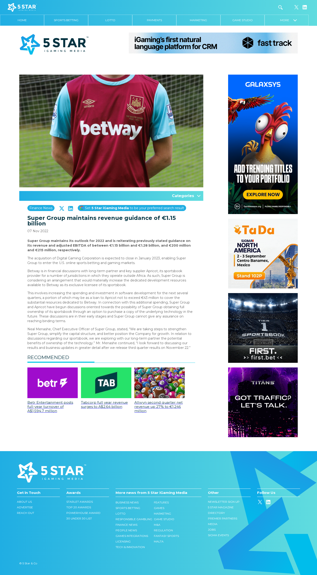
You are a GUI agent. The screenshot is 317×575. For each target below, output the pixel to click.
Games (159, 508)
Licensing (123, 541)
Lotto (110, 20)
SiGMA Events (218, 535)
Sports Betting (66, 20)
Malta (159, 541)
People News (126, 530)
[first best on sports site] (263, 295)
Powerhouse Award (83, 513)
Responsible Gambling (134, 519)
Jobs (212, 529)
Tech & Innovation (130, 547)
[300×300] (263, 221)
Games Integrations (132, 536)
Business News (127, 502)
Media (212, 524)
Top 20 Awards (78, 507)
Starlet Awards (79, 501)
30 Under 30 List (79, 518)
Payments (154, 20)
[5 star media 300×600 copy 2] (263, 77)
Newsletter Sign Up (223, 501)
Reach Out (25, 513)
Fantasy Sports (166, 536)
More (286, 20)
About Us (24, 501)
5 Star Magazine (221, 507)
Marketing (198, 20)
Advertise (25, 507)
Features (161, 502)
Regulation (163, 530)
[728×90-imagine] (213, 43)
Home (22, 20)
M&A (157, 524)
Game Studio (242, 20)
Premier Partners (222, 518)
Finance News (40, 208)
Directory (216, 513)
